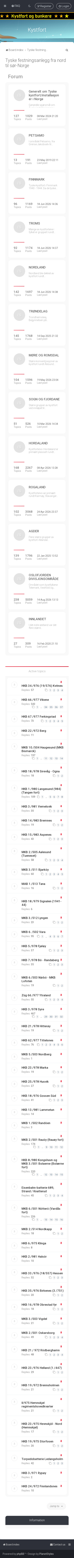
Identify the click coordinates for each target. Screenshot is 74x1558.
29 (46, 1016)
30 (51, 1016)
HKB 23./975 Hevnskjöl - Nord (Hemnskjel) (42, 1425)
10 (51, 1147)
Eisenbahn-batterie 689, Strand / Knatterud (38, 1189)
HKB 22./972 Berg (34, 731)
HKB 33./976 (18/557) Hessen (42, 1273)
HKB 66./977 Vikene (35, 699)
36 (56, 707)
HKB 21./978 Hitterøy (36, 1026)
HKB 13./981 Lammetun (38, 1110)
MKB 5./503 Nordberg (36, 1054)
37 (61, 707)
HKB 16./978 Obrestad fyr (39, 1304)
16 (61, 1219)
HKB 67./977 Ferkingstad (39, 716)
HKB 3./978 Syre (33, 1009)
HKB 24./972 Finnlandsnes (39, 1486)
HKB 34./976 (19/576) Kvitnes (42, 685)
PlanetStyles (46, 1553)
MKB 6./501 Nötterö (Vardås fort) (41, 1210)
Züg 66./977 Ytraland (36, 995)
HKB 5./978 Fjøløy (34, 946)
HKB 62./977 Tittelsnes (37, 1040)
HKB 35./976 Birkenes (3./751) (43, 1290)
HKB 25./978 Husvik (35, 1081)
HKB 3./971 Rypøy (34, 1473)
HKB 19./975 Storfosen (37, 1441)
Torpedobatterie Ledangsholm (42, 1459)
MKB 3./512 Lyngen (35, 918)
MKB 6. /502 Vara (33, 932)
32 (61, 1016)
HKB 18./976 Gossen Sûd (39, 1096)
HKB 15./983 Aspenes (37, 834)
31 (56, 1016)
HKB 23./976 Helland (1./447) (42, 1368)
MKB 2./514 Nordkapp (37, 1229)
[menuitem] (15, 5)
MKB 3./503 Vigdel (34, 1319)
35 (51, 707)
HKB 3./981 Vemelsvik (37, 806)
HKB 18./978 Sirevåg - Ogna (41, 771)
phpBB (20, 1553)
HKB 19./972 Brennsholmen (40, 1385)
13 (56, 758)
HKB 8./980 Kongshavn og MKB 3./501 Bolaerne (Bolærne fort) (43, 1163)
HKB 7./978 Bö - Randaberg (40, 960)
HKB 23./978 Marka (35, 1067)
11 (46, 758)
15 (61, 1174)
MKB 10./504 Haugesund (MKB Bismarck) (43, 749)
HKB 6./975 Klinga (34, 1243)
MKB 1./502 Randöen (36, 1123)
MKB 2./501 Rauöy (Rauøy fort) (43, 1139)
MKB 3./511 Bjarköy (35, 869)
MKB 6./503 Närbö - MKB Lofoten (39, 979)
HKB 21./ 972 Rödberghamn (41, 1350)
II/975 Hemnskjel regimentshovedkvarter (37, 1404)
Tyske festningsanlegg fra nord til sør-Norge (35, 63)
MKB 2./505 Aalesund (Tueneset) (36, 853)
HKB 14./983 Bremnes (37, 820)
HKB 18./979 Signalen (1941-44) (41, 903)
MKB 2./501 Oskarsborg (38, 1333)
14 (61, 758)
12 (51, 758)
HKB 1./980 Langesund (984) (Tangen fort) (41, 790)
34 (46, 707)
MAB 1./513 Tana (33, 884)
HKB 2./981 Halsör (34, 1256)
